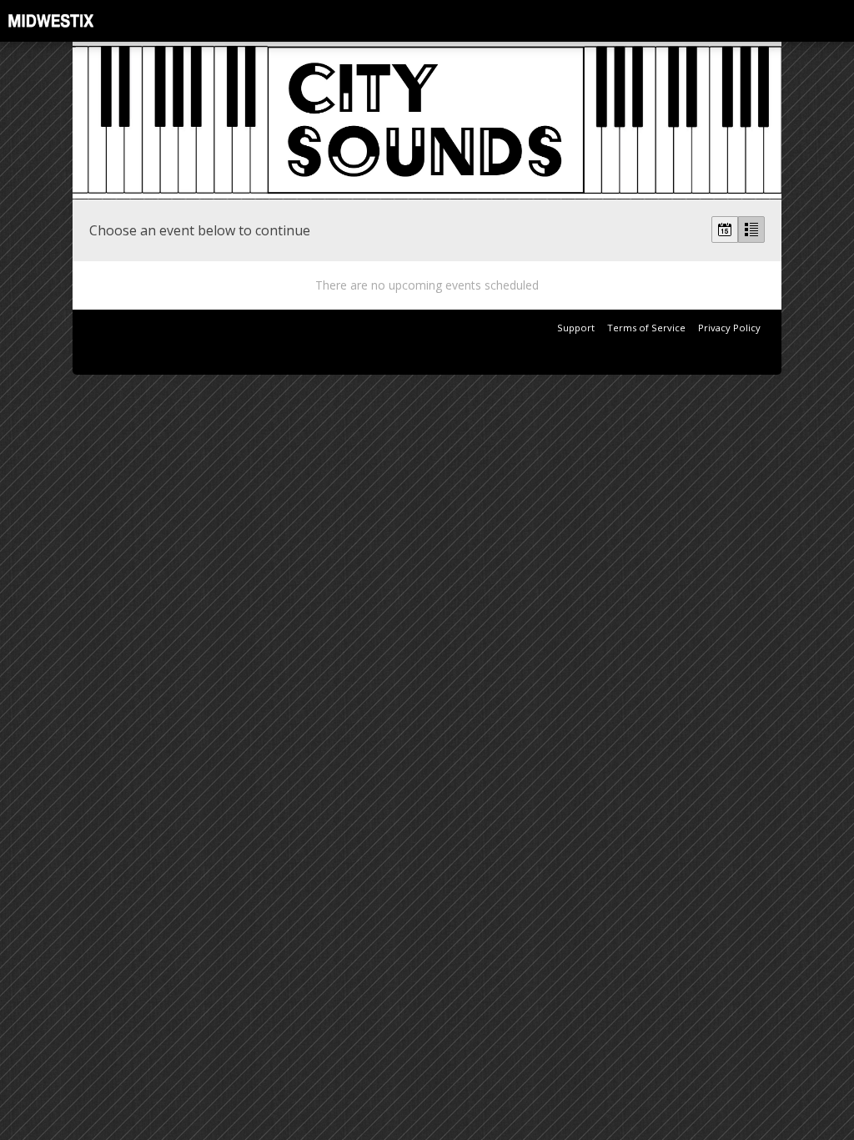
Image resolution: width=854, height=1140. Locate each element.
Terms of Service (646, 327)
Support (576, 327)
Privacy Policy (729, 327)
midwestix (91, 20)
